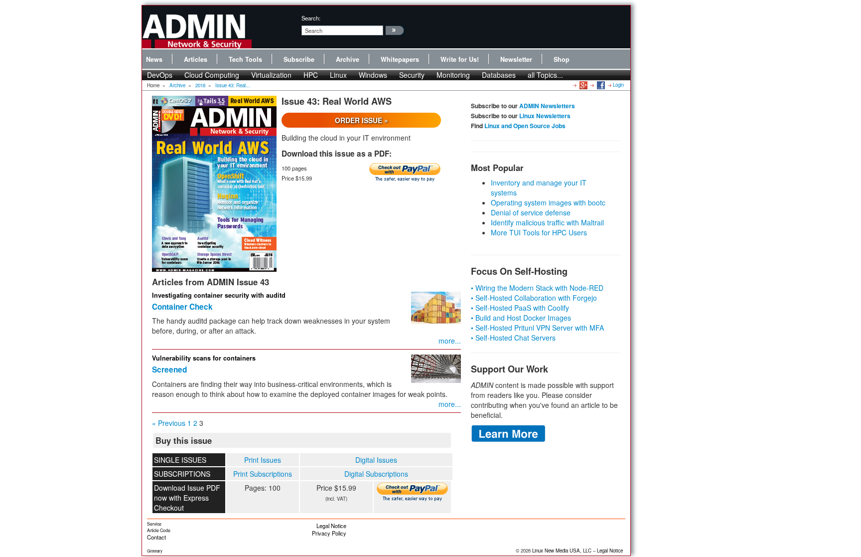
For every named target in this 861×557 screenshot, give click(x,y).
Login (618, 84)
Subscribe (299, 59)
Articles (195, 59)
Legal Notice (331, 526)
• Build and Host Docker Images (521, 318)
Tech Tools (245, 59)
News (154, 59)
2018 (200, 85)
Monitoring (453, 75)
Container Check (182, 306)
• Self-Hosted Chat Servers (513, 338)
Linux (338, 75)
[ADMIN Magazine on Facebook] (600, 84)
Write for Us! (459, 59)
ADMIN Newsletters (547, 105)
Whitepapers (400, 59)
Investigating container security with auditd (219, 295)
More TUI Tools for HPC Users (539, 232)
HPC (310, 75)
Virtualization (271, 75)
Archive (347, 59)
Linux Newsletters (545, 115)
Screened (169, 369)
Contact (156, 537)
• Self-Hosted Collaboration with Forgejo (534, 298)
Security (412, 75)
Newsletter (516, 59)
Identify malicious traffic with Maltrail (547, 222)
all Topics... (545, 75)
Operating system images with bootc (548, 202)
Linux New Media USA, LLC (561, 550)
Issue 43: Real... (232, 85)
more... (449, 341)
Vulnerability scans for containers (204, 358)
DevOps (159, 75)
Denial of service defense (531, 212)
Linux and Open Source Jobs (525, 125)
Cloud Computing (211, 75)
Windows (373, 75)
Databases (499, 75)
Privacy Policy (329, 533)
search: (310, 18)
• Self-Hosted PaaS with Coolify (520, 308)
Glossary (154, 551)
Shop (562, 59)
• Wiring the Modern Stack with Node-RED (537, 288)
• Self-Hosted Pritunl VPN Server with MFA (537, 328)
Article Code (158, 530)
